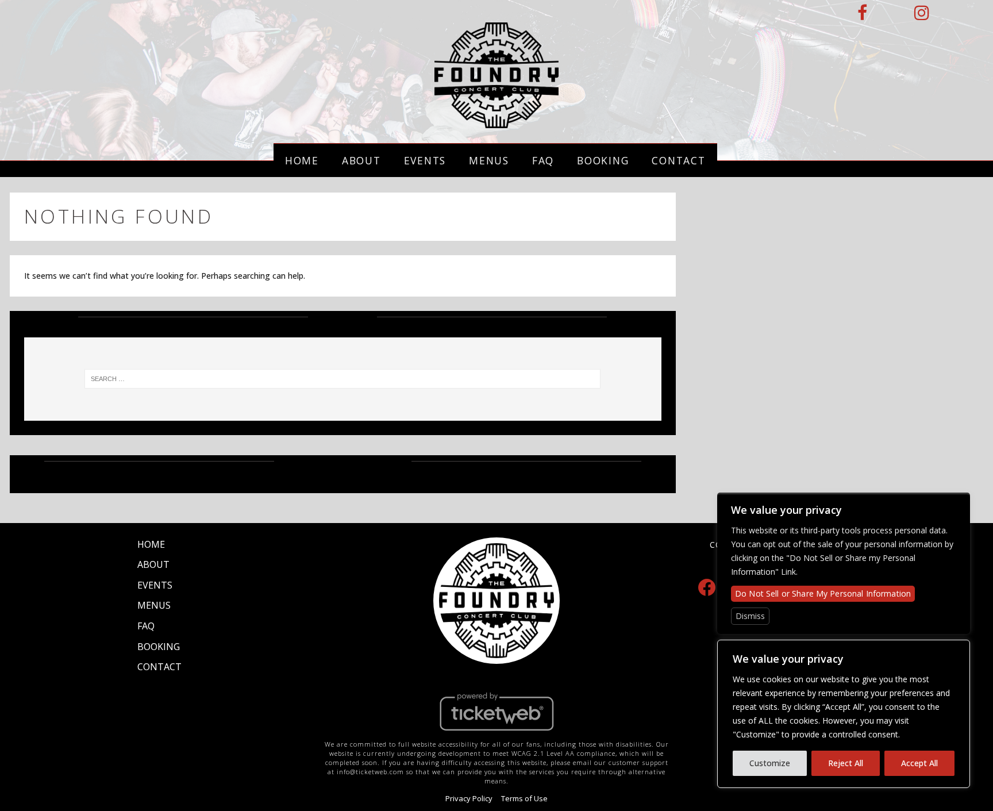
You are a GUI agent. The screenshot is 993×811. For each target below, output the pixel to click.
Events (425, 160)
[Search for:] (342, 379)
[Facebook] (707, 586)
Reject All (845, 763)
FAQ (543, 160)
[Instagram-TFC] (922, 12)
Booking (603, 160)
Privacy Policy (468, 798)
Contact (678, 160)
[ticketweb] (496, 733)
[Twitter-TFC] (891, 12)
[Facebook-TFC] (863, 12)
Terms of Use (524, 798)
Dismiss (750, 615)
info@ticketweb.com (370, 771)
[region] (843, 714)
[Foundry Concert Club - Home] (496, 121)
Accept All (919, 763)
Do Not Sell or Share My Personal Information (823, 593)
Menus (489, 160)
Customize (769, 763)
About (361, 160)
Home (302, 160)
